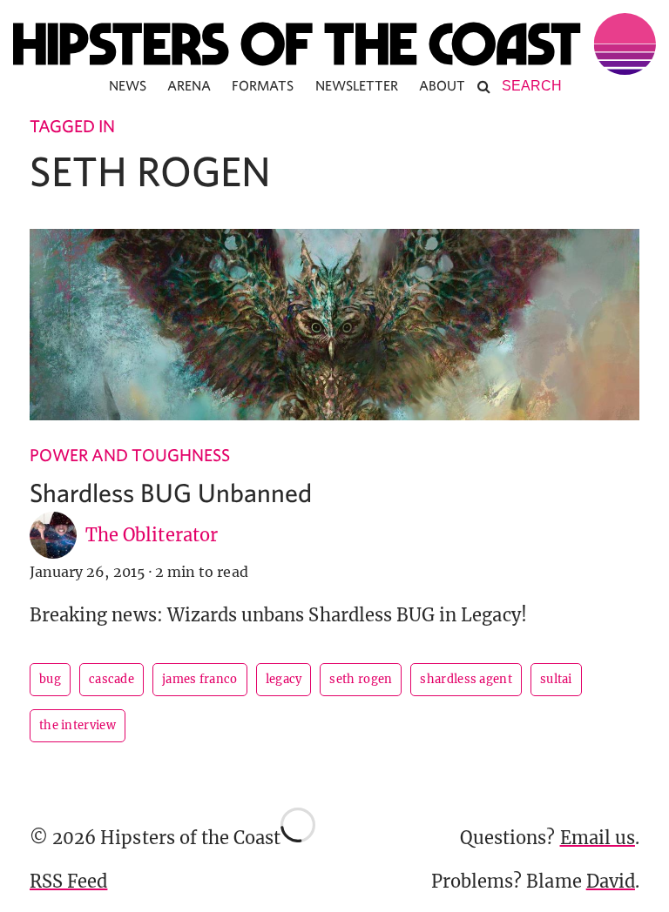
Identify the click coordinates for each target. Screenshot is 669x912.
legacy (284, 679)
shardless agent (466, 679)
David (610, 881)
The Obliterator (151, 535)
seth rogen (360, 679)
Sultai (556, 679)
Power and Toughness (130, 455)
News (127, 85)
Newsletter (357, 85)
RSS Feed (68, 881)
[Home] (334, 44)
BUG (50, 679)
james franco (200, 679)
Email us (597, 837)
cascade (111, 679)
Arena (189, 85)
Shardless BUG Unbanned (171, 492)
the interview (77, 725)
